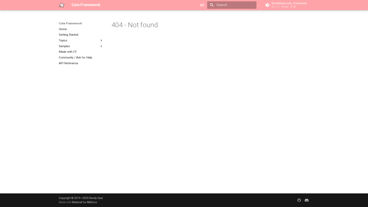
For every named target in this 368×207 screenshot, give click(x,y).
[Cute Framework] (62, 5)
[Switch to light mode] (202, 5)
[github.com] (299, 200)
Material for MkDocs (84, 202)
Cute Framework (70, 23)
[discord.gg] (306, 200)
